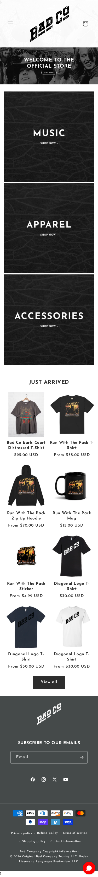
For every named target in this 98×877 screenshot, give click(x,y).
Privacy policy (21, 833)
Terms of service (75, 833)
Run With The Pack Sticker (26, 586)
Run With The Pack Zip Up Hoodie (26, 516)
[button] (10, 24)
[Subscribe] (81, 757)
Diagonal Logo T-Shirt (72, 586)
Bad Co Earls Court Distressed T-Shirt (26, 445)
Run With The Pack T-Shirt (72, 445)
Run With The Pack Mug (72, 516)
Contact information (65, 841)
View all (49, 682)
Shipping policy (34, 841)
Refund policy (47, 833)
